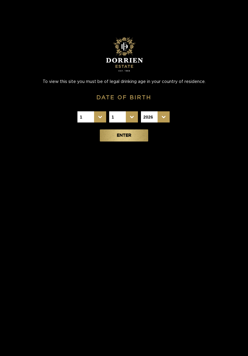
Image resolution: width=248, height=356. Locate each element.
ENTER (124, 135)
